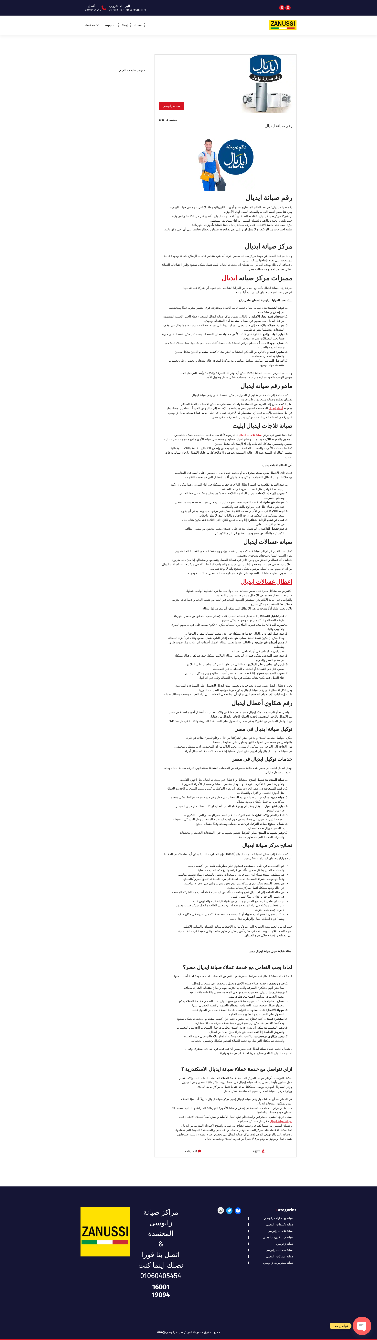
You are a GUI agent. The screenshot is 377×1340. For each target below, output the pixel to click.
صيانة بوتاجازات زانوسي (279, 1218)
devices (90, 25)
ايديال (229, 278)
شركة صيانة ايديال (281, 1121)
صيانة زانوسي (171, 106)
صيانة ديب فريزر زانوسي (278, 1237)
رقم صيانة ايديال (278, 126)
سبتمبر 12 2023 (168, 119)
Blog (125, 25)
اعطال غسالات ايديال (266, 581)
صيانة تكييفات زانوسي (280, 1224)
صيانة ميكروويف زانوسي (278, 1262)
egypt (257, 1151)
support (110, 25)
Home (138, 25)
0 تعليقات (191, 1151)
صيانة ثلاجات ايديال (251, 435)
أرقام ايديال (276, 408)
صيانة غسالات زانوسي (280, 1256)
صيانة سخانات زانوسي (279, 1250)
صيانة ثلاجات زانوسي (280, 1231)
